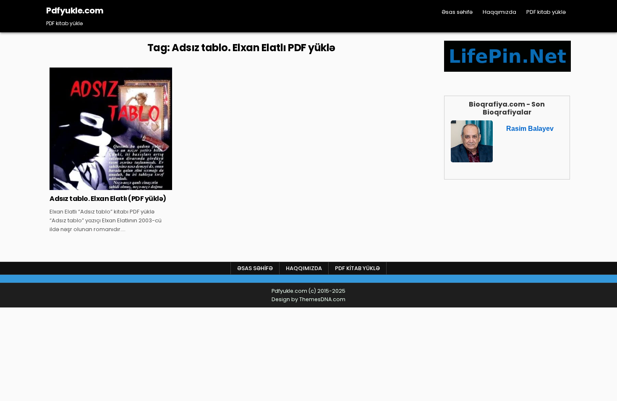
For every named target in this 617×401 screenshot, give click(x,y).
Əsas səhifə (457, 12)
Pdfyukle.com (74, 10)
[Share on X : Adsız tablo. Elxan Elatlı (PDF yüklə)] (92, 185)
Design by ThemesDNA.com (308, 299)
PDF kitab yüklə (546, 12)
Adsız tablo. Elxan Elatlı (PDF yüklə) (108, 198)
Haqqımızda (499, 12)
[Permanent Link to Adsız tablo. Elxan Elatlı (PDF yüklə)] (111, 129)
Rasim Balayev (530, 128)
